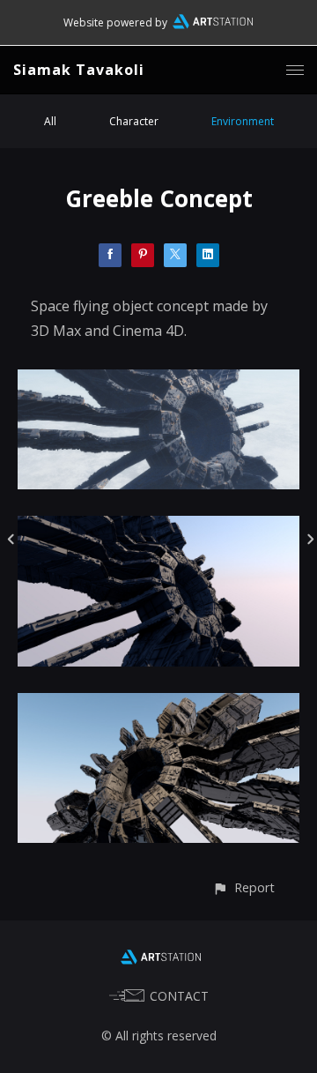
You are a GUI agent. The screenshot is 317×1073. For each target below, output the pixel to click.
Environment (242, 121)
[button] (243, 887)
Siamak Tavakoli (78, 69)
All (50, 121)
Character (133, 121)
